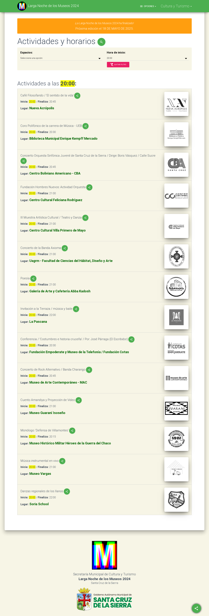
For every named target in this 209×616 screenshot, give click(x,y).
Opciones (147, 6)
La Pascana (38, 322)
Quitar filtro (118, 64)
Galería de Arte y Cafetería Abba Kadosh (59, 291)
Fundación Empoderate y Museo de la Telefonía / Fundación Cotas (79, 352)
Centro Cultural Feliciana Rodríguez (55, 200)
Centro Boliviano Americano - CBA (54, 173)
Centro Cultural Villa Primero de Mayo (57, 230)
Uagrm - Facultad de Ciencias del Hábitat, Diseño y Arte (71, 261)
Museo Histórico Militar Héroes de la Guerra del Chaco (70, 443)
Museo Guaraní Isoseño (47, 413)
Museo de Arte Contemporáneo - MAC (58, 382)
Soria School (39, 504)
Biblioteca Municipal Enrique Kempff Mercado (63, 138)
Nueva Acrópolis (41, 108)
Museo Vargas (40, 474)
